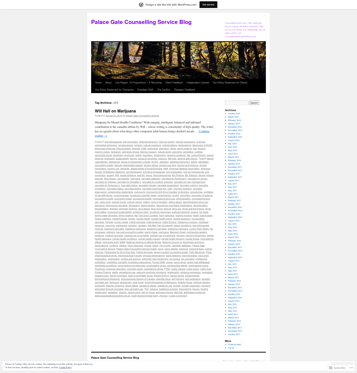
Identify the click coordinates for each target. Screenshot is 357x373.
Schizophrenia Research (107, 278)
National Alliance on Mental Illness (143, 242)
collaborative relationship (120, 191)
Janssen (142, 225)
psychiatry (118, 155)
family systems (184, 148)
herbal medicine (103, 218)
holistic (131, 218)
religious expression (190, 272)
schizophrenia (198, 155)
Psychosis (100, 268)
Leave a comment (178, 295)
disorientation (102, 208)
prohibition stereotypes (139, 262)
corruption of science (202, 195)
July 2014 (232, 304)
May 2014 (232, 310)
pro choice (174, 258)
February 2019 (234, 120)
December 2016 (235, 207)
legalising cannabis (114, 228)
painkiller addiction (181, 245)
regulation (147, 155)
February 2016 (234, 240)
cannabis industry (147, 185)
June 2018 (232, 146)
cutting (146, 202)
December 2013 (235, 327)
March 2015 (233, 277)
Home (98, 82)
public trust (205, 268)
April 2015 (233, 273)
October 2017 (234, 173)
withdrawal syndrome (194, 292)
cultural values (134, 202)
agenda (118, 165)
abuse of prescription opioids (135, 161)
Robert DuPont (161, 275)
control (175, 195)
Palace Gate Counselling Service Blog (141, 22)
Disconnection (123, 148)
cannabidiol (123, 178)
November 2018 (235, 130)
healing (201, 148)
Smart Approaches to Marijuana (161, 282)
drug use (176, 208)
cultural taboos (169, 145)
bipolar (202, 175)
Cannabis (135, 178)
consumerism (164, 195)
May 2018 (232, 150)
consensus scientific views (143, 195)
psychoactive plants (198, 265)
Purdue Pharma (103, 272)
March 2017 (233, 197)
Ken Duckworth (165, 225)
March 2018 (233, 156)
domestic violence (128, 208)
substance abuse (147, 285)
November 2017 (235, 170)
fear (195, 148)
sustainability (122, 158)
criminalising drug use (164, 198)
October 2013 (234, 334)
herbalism (116, 151)
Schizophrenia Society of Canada (138, 278)
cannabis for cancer (197, 178)
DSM (143, 148)
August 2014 (233, 300)
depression (134, 205)
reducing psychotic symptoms (151, 272)
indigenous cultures (187, 222)
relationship (160, 155)
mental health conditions (124, 238)
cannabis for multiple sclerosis (157, 181)
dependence (184, 145)
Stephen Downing (115, 285)
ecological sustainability (119, 212)
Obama (123, 245)
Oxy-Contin (165, 245)
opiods (147, 245)
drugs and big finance (193, 208)
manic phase (150, 232)
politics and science (131, 258)
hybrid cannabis (137, 222)
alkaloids (124, 168)
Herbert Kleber (119, 218)
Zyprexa (163, 295)
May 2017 (232, 190)
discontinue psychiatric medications (174, 205)
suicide (177, 285)
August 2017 (233, 180)
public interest (178, 268)
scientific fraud (163, 278)
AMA (165, 168)
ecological (152, 148)
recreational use (127, 272)
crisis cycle (105, 202)
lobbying (110, 232)
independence (154, 222)
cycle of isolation (159, 202)
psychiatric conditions (106, 265)
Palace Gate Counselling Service (142, 115)
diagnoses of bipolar (105, 148)
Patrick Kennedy (144, 252)
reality (138, 155)
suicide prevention (191, 285)
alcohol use (113, 168)
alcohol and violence (187, 165)
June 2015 (232, 267)
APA (117, 175)
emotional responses (160, 212)
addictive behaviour (180, 161)
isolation (132, 225)
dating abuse (175, 202)
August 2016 (233, 220)
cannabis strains (133, 188)
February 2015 (234, 280)
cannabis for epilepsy (105, 181)
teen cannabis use (134, 288)
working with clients (187, 158)
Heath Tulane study (202, 215)
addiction (164, 161)
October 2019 (234, 113)
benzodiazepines (162, 175)
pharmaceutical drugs (106, 255)
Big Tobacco (191, 175)
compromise (196, 191)
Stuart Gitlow (131, 285)
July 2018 (232, 143)
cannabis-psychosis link (154, 188)
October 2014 (234, 294)
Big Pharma (178, 175)
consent (138, 145)
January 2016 (234, 243)
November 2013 (235, 330)
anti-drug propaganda (154, 171)
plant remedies (189, 255)
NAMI (122, 242)
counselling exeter (104, 198)
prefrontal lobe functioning (155, 258)
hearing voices (102, 151)
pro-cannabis (187, 258)
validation (113, 292)
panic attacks (171, 248)
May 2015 (232, 270)
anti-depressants (113, 141)
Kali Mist (152, 225)
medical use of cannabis (136, 235)
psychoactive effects (177, 265)
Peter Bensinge (197, 252)
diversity (136, 148)
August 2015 (233, 260)
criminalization (183, 198)
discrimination (200, 205)
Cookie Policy (65, 367)
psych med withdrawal (198, 262)
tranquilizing (185, 288)
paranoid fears (196, 248)
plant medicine (173, 255)
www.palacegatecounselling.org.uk (112, 295)
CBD (170, 188)
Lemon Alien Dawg (199, 228)
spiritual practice (201, 282)
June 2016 (232, 227)
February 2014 (234, 320)
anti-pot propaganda (193, 171)
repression (207, 272)
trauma (133, 158)
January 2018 (234, 163)
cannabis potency (189, 185)
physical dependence (154, 255)
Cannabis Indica (129, 185)
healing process (184, 215)
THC (146, 288)
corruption (185, 195)
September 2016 (235, 217)
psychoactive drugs (156, 265)
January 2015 (234, 283)
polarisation (101, 258)
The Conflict (163, 89)
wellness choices (164, 292)
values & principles (147, 158)
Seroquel (114, 282)
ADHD (194, 161)
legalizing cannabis (157, 228)
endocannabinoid (181, 212)
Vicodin (122, 292)
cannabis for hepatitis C (129, 181)
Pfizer (208, 252)
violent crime (134, 292)
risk (188, 155)
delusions (100, 205)
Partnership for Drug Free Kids (119, 252)
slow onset (138, 282)
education (164, 148)
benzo (149, 175)
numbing (113, 245)
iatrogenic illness (130, 151)
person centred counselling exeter (171, 252)
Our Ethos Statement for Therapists (114, 89)
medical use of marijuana (162, 235)
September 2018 (235, 136)
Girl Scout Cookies (148, 215)
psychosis (129, 155)
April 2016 (233, 233)
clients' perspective (185, 141)
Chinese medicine (182, 188)
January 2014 (234, 324)
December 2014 (235, 287)
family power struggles (106, 215)
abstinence (114, 161)
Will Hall (172, 158)
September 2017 (235, 176)
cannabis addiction (150, 178)
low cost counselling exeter (129, 232)
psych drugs (180, 262)
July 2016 (232, 223)
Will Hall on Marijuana (115, 111)
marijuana (164, 232)
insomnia (110, 225)
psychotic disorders (116, 268)
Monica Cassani (148, 151)
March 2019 (233, 116)
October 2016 (234, 213)
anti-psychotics (130, 141)
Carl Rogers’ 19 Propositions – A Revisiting (138, 82)
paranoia (183, 248)
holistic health (143, 218)
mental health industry (149, 238)
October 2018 (234, 133)
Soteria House (185, 282)
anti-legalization (174, 171)
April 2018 (233, 153)
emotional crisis (140, 212)
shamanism (126, 282)
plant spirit (203, 255)
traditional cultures (168, 288)
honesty (109, 222)
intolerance (121, 225)
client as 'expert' (167, 141)
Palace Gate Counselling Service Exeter (136, 248)
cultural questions (152, 145)
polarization (114, 258)
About (108, 82)
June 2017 (232, 186)
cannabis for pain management (189, 181)
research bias (102, 275)
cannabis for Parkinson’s (107, 185)
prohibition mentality (117, 262)
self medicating (192, 278)
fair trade (203, 212)
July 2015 (232, 263)
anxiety (110, 175)
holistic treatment (181, 218)
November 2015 (235, 250)
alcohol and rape (167, 165)
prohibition (100, 262)
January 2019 (234, 123)
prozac (169, 262)
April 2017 (233, 193)
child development (148, 141)
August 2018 (233, 140)
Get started (208, 4)
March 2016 (233, 237)
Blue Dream (110, 178)
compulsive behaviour (106, 145)
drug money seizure (161, 208)
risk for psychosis (118, 275)
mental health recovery (172, 238)
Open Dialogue (135, 245)
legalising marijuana (135, 228)
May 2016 (232, 230)
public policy (192, 268)
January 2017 (234, 203)
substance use (164, 285)
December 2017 (235, 166)
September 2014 (235, 297)
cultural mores (119, 202)
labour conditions (182, 225)
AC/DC (154, 161)
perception (188, 151)
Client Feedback (174, 82)
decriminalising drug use (195, 202)
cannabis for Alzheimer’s (174, 178)
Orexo (155, 245)
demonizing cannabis (117, 205)
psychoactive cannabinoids (131, 265)
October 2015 (234, 253)
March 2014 (233, 317)
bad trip (141, 175)
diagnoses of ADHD (202, 145)
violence (162, 158)
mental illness (192, 238)
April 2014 (233, 314)
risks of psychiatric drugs (140, 275)
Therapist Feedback (184, 89)
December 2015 (235, 247)
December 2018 (235, 126)
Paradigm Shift (145, 89)
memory (180, 235)
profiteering (201, 258)
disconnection (148, 205)
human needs (121, 222)
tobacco (154, 288)
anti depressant (134, 171)
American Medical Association (184, 168)
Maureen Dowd (178, 232)
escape (194, 212)
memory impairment (196, 235)
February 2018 (234, 160)
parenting (177, 151)
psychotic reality (135, 268)
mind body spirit (110, 242)
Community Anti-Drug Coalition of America (167, 191)
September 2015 (235, 257)
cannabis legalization (168, 185)
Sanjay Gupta (177, 275)
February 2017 (234, 200)
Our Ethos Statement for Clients (230, 82)
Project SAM (158, 262)
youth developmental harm (144, 295)
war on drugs (148, 292)
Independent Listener (198, 82)
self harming (178, 278)
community (139, 191)
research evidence (176, 155)
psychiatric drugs (103, 155)
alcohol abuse (151, 165)
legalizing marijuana (178, 228)
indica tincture (169, 222)
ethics (173, 148)
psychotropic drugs (153, 268)
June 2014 (232, 307)
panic (160, 248)
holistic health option (161, 218)
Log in (231, 347)
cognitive (200, 141)
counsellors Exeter (142, 198)
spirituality (109, 158)
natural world (164, 151)
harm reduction (166, 215)
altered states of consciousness (146, 168)
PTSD (167, 268)
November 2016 (235, 210)
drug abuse (144, 208)
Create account (234, 344)
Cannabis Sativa (115, 188)
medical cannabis (114, 235)
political (198, 151)
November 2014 (235, 290)
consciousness (125, 145)
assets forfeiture (128, 175)
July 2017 (232, 183)
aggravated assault (133, 165)
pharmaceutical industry (130, 255)
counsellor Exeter (123, 198)
